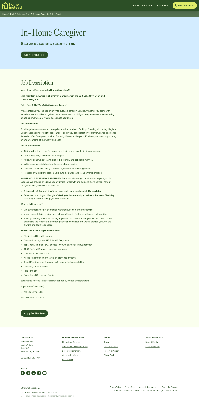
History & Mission (111, 351)
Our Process (67, 359)
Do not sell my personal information (128, 390)
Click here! (26, 95)
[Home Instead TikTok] (39, 373)
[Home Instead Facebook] (23, 373)
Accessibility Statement (148, 387)
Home (5, 14)
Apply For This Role (34, 54)
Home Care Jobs (42, 14)
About (107, 342)
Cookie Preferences (170, 387)
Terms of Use (130, 387)
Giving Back (109, 355)
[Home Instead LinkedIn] (33, 373)
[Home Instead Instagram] (28, 373)
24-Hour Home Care (71, 351)
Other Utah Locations (30, 388)
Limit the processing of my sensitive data (162, 390)
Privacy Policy (115, 387)
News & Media (152, 342)
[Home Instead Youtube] (44, 373)
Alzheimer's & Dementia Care (75, 346)
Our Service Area (111, 346)
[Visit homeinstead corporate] (12, 5)
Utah (12, 14)
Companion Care (70, 355)
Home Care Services (71, 342)
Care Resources (153, 346)
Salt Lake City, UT (24, 14)
